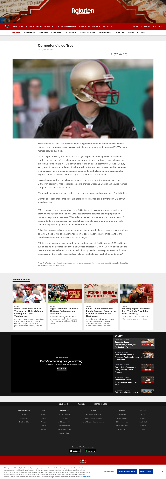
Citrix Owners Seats (122, 422)
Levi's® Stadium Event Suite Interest (93, 422)
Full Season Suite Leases (93, 414)
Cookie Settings (108, 471)
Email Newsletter (24, 422)
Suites (93, 411)
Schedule (143, 418)
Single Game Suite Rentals (93, 418)
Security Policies (64, 433)
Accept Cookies (145, 471)
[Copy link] (125, 54)
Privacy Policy (85, 477)
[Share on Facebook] (111, 56)
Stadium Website (64, 414)
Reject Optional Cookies (127, 471)
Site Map (43, 429)
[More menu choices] (112, 26)
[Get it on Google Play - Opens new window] (90, 452)
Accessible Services (64, 425)
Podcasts (43, 425)
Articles (43, 414)
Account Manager (122, 414)
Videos (43, 418)
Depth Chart (143, 422)
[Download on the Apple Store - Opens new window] (75, 451)
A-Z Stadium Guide (64, 422)
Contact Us (24, 414)
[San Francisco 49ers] (83, 461)
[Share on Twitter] (116, 56)
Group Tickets (122, 429)
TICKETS (122, 411)
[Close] (162, 471)
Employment (24, 418)
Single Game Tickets (122, 425)
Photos (43, 422)
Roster (143, 414)
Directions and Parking (64, 429)
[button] (62, 369)
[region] (83, 472)
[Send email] (120, 56)
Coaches (143, 425)
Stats (143, 429)
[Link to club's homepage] (6, 26)
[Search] (134, 26)
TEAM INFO (143, 411)
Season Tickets (121, 418)
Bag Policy (64, 418)
